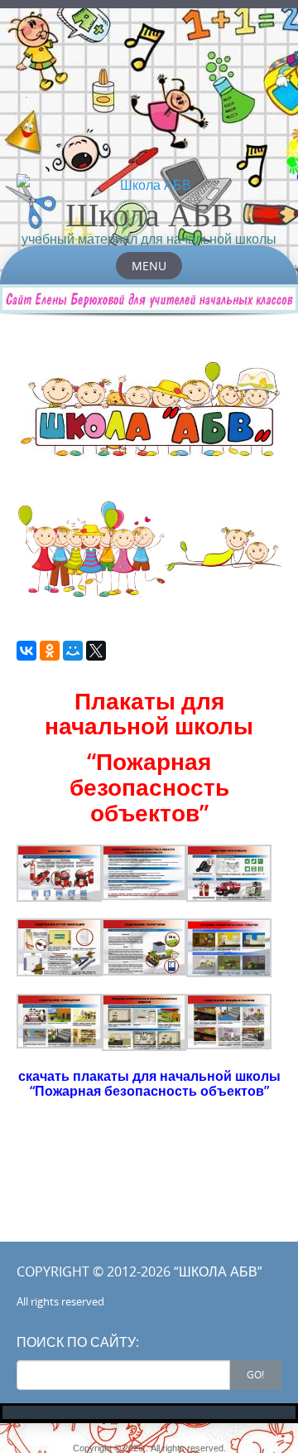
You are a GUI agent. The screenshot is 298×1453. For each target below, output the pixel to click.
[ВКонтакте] (26, 651)
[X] (96, 651)
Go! (255, 1374)
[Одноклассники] (50, 651)
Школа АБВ (149, 213)
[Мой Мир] (73, 651)
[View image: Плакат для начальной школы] (59, 873)
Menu (149, 266)
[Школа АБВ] (149, 185)
